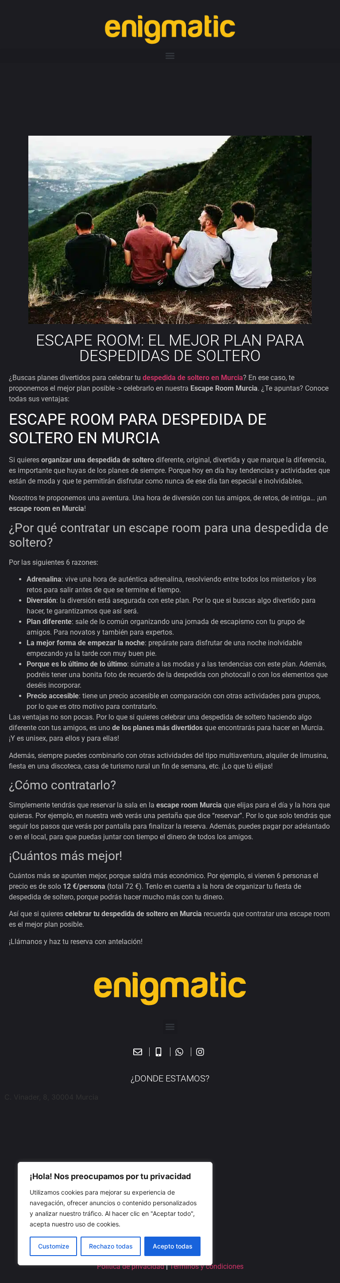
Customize (53, 1246)
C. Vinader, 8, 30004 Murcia (51, 1097)
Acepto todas (173, 1246)
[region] (115, 1213)
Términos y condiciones (206, 1266)
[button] (170, 56)
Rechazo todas (111, 1246)
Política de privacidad (130, 1266)
